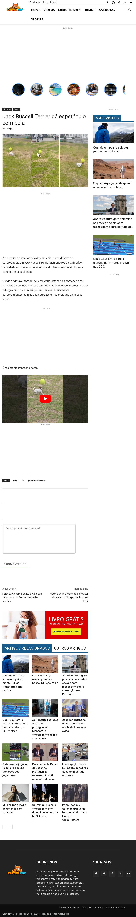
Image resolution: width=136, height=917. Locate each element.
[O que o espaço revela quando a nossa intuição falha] (45, 663)
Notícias (7, 109)
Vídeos (49, 10)
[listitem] (18, 89)
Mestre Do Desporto (93, 907)
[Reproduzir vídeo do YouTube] (45, 399)
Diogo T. (10, 128)
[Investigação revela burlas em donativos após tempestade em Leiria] (75, 752)
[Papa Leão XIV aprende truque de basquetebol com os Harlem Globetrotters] (75, 793)
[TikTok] (119, 2)
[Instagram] (113, 2)
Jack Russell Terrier (37, 480)
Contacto (34, 2)
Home (35, 10)
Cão (22, 480)
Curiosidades (69, 10)
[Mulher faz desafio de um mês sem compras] (15, 793)
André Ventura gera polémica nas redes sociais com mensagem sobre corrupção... (113, 223)
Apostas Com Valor (115, 907)
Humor (89, 10)
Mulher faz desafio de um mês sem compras (14, 808)
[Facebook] (107, 2)
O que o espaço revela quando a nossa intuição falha (45, 679)
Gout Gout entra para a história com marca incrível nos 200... (111, 262)
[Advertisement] (68, 54)
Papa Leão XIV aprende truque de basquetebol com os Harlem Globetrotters (75, 812)
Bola (15, 480)
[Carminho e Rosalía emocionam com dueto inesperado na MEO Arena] (45, 793)
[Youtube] (131, 2)
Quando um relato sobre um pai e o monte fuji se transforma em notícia (13, 683)
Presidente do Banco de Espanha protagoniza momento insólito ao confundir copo (45, 772)
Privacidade (50, 2)
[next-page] (10, 827)
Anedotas (107, 10)
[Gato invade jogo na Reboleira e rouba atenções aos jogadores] (15, 752)
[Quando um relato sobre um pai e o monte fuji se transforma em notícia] (15, 663)
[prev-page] (4, 827)
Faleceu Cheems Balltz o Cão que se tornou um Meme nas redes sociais (22, 597)
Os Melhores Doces (69, 907)
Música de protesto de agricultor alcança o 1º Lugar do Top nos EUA (69, 597)
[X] (125, 2)
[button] (129, 9)
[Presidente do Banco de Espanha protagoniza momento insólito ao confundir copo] (45, 752)
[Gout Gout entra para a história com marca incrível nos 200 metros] (15, 708)
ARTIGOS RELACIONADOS (27, 648)
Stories (37, 19)
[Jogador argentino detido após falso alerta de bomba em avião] (75, 708)
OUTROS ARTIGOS (70, 648)
